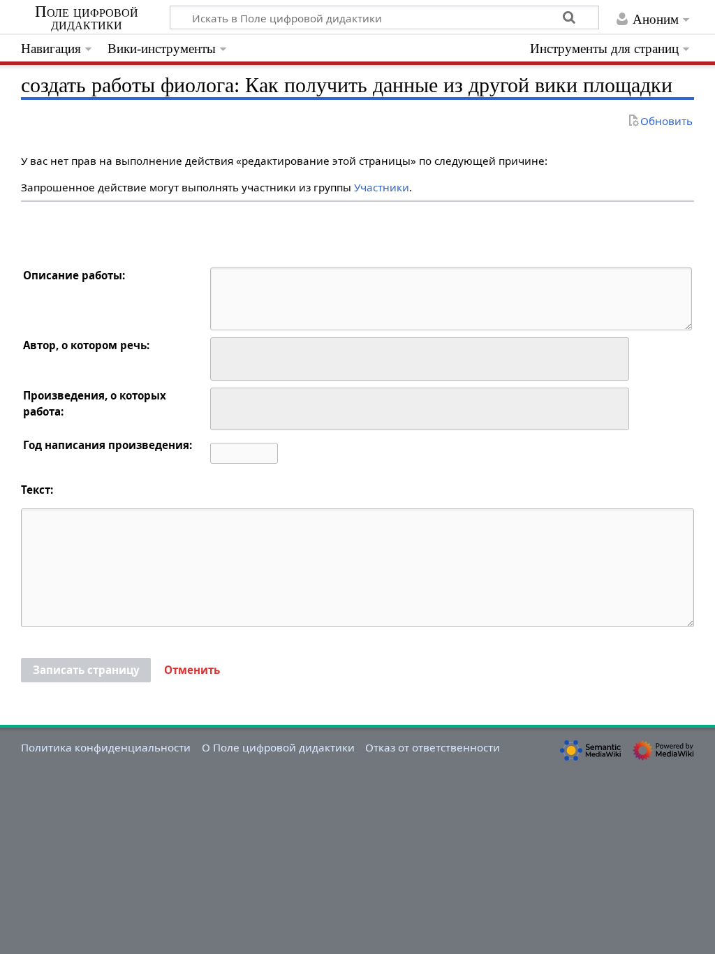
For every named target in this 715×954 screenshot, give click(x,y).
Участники (381, 187)
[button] (192, 670)
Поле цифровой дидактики (86, 18)
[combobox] (419, 359)
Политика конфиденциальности (106, 747)
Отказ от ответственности (432, 747)
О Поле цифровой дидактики (278, 747)
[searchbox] (224, 357)
